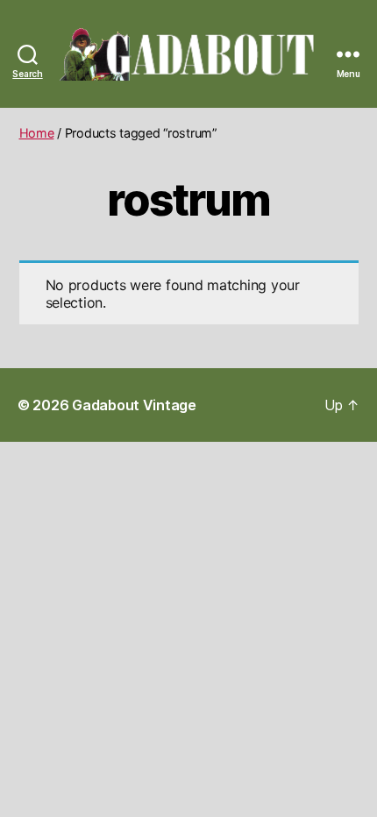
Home (36, 132)
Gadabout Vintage (134, 405)
